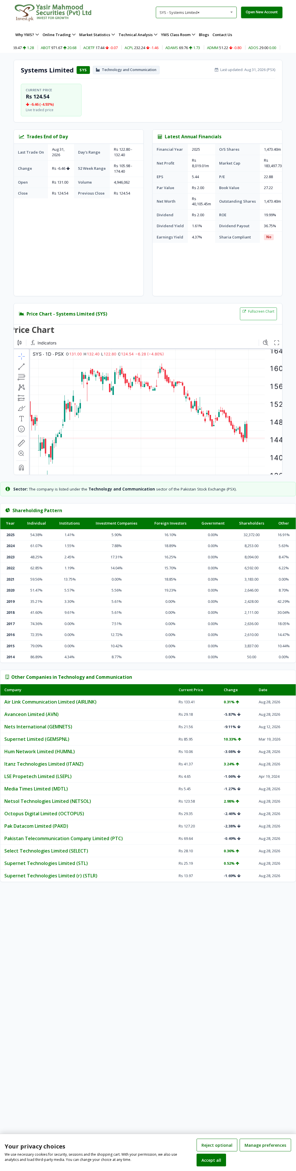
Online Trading (56, 34)
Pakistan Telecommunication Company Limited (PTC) (63, 838)
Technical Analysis (136, 34)
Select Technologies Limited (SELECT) (46, 851)
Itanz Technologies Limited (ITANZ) (44, 764)
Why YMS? (24, 34)
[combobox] (196, 12)
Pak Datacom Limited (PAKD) (36, 826)
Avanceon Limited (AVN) (31, 714)
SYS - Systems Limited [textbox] (179, 12)
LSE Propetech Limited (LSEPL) (38, 776)
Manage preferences (265, 1145)
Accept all (211, 1160)
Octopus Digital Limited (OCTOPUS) (44, 813)
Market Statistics (94, 34)
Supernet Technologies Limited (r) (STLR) (50, 875)
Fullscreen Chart (260, 311)
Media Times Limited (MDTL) (36, 789)
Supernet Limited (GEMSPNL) (36, 739)
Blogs (204, 34)
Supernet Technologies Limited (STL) (46, 863)
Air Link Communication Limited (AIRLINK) (50, 702)
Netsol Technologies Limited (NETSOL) (47, 801)
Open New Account (262, 12)
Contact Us (222, 34)
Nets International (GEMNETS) (38, 727)
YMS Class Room (175, 34)
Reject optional (216, 1145)
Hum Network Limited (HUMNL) (39, 751)
